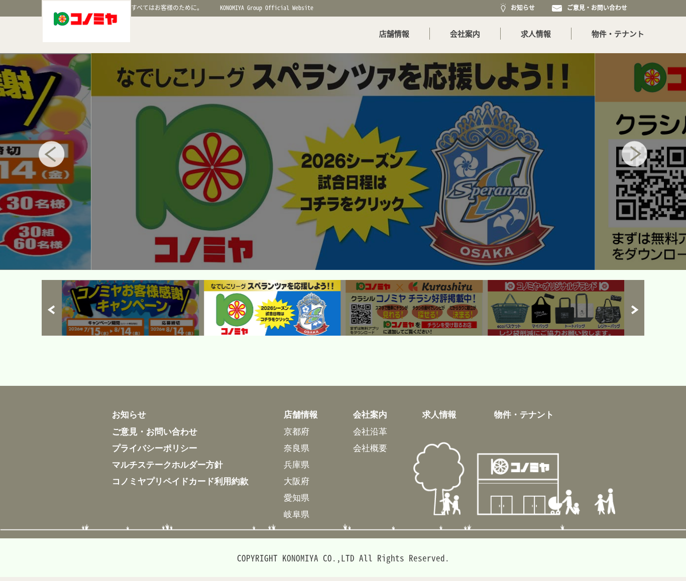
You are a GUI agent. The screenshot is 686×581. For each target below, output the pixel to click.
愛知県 (296, 497)
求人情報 (536, 33)
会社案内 (465, 33)
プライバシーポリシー (154, 448)
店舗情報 (394, 33)
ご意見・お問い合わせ (595, 7)
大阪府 (296, 481)
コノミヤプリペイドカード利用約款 (180, 481)
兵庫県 (296, 464)
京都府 (296, 431)
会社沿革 (370, 431)
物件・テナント (618, 33)
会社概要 (370, 448)
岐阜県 (296, 514)
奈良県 (296, 448)
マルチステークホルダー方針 (167, 464)
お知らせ (521, 7)
